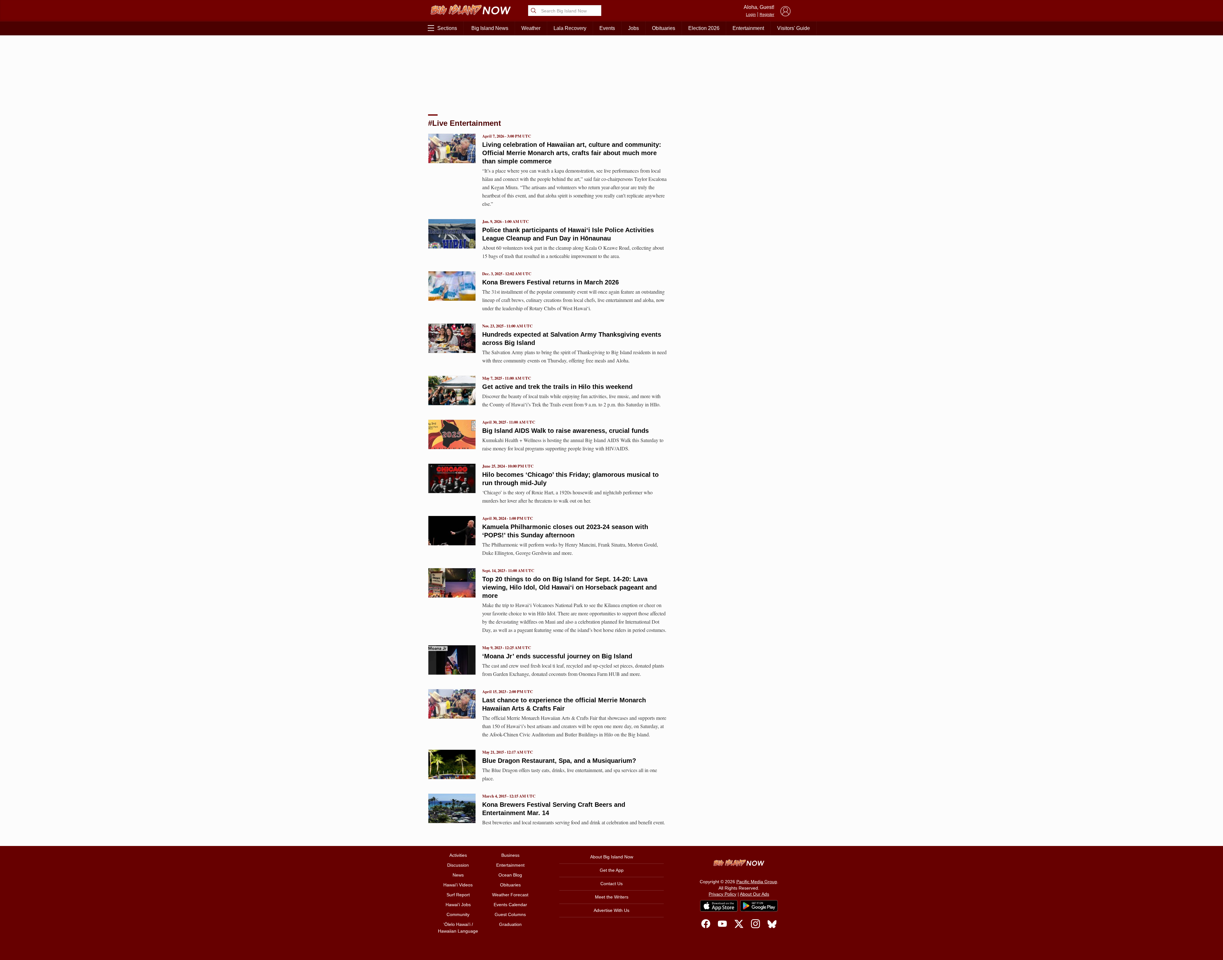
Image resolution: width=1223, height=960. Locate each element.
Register (767, 14)
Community (458, 914)
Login (751, 14)
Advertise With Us (611, 910)
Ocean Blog (510, 875)
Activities (458, 855)
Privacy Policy (722, 894)
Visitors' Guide (793, 28)
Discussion (458, 865)
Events (607, 28)
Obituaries (663, 28)
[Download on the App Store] (719, 905)
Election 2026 (703, 28)
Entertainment (748, 28)
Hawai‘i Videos (458, 884)
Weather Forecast (510, 894)
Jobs (633, 28)
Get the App (612, 870)
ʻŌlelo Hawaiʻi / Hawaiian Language (458, 928)
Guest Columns (510, 914)
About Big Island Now (611, 856)
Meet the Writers (611, 896)
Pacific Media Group (756, 881)
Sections (447, 28)
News (458, 875)
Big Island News (489, 28)
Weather (530, 28)
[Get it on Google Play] (759, 906)
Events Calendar (510, 904)
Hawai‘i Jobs (458, 904)
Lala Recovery (570, 28)
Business (510, 855)
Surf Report (458, 894)
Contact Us (611, 883)
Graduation (510, 924)
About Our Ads (754, 894)
